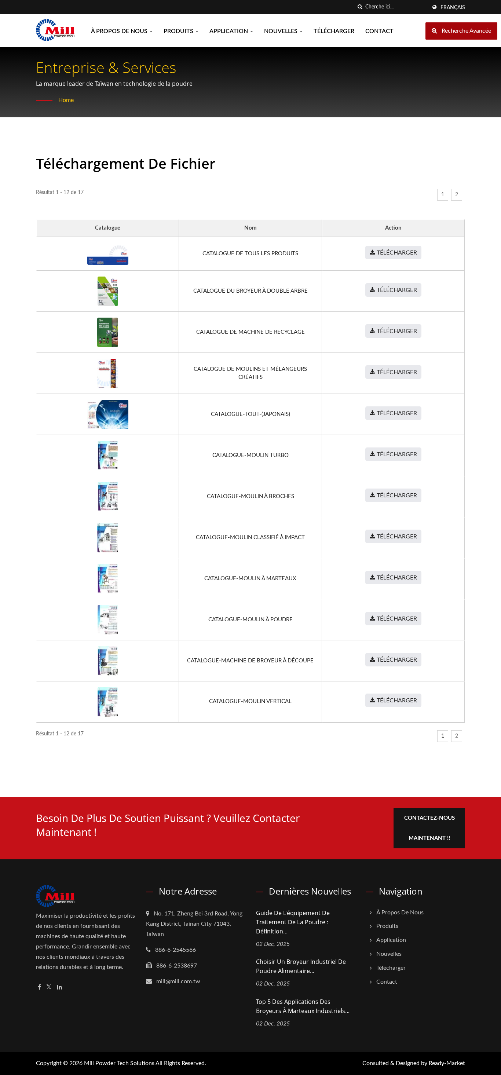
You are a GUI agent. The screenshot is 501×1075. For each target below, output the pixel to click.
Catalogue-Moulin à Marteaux (250, 578)
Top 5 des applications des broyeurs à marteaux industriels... (303, 1006)
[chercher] (359, 7)
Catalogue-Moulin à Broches (250, 496)
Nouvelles (281, 31)
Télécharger (334, 31)
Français (452, 7)
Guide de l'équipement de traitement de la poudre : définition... (293, 922)
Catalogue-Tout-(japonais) (250, 414)
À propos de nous (120, 31)
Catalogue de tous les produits (250, 253)
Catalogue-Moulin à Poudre (250, 619)
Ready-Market (447, 1063)
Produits (179, 31)
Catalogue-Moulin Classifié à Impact (250, 537)
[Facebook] (39, 987)
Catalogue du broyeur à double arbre (250, 291)
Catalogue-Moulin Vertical (250, 701)
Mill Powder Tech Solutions (119, 1063)
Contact (379, 31)
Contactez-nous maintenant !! (429, 828)
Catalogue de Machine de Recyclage (250, 332)
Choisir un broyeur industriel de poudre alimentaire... (301, 966)
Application (229, 31)
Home (66, 100)
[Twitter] (49, 987)
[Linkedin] (59, 987)
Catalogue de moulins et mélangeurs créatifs (250, 373)
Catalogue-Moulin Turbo (250, 455)
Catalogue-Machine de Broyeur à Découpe (250, 660)
